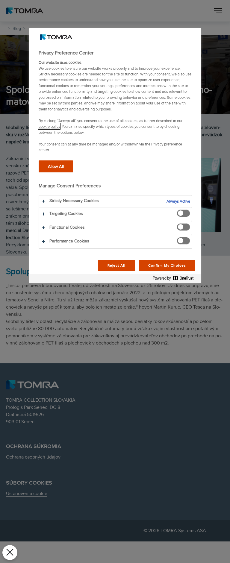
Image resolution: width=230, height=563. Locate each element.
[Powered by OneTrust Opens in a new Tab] (175, 279)
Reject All (117, 265)
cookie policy (49, 126)
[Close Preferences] (9, 552)
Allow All (56, 166)
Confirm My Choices (167, 265)
